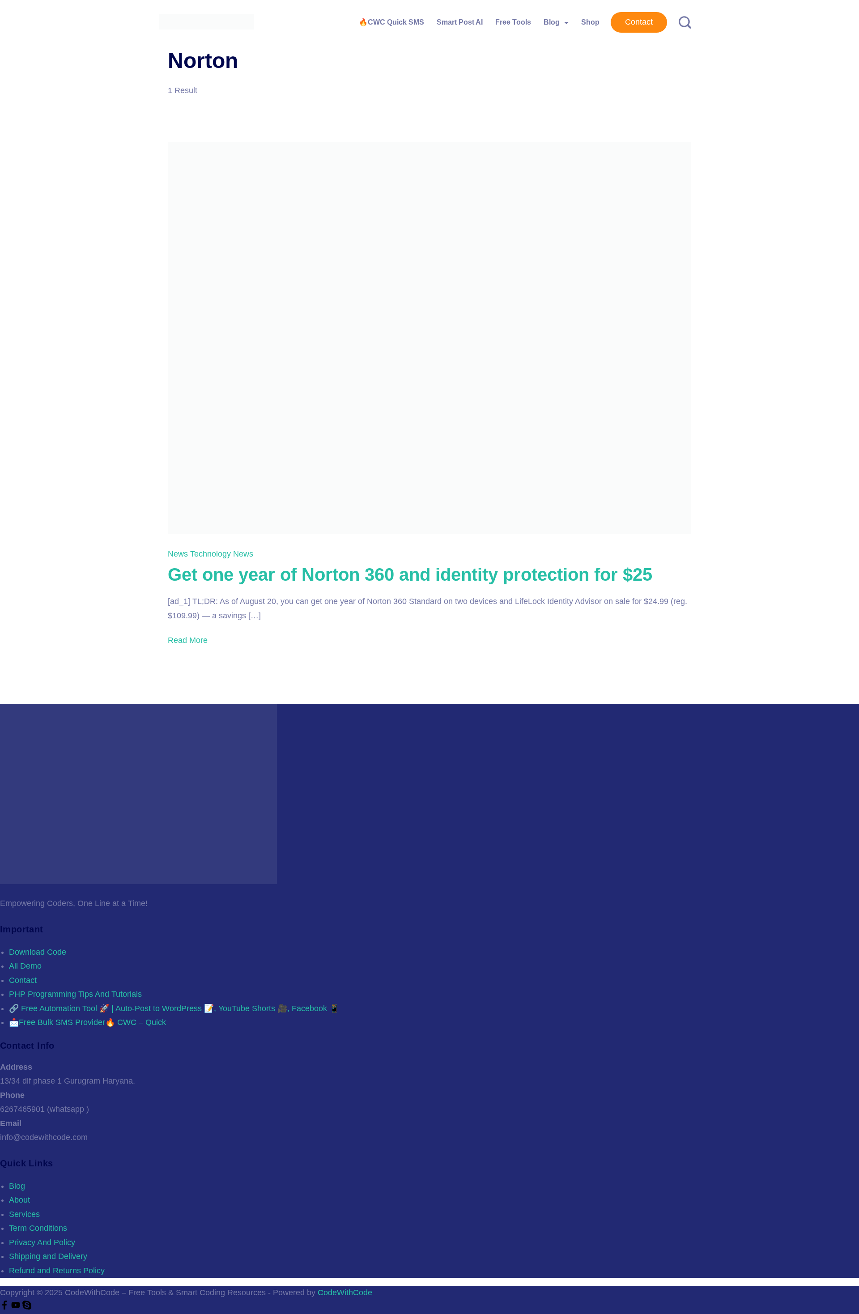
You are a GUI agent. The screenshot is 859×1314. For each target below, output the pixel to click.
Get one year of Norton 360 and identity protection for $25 (410, 574)
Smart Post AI (460, 22)
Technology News (221, 553)
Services (24, 1214)
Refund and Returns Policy (57, 1270)
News (179, 553)
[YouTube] (16, 1306)
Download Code (37, 952)
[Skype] (26, 1306)
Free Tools (513, 22)
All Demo (25, 965)
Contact (639, 21)
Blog (552, 22)
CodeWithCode (345, 1292)
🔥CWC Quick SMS (391, 22)
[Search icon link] (681, 22)
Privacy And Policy (42, 1242)
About (19, 1199)
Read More (188, 640)
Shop (590, 22)
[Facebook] (5, 1306)
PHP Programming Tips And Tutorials (75, 994)
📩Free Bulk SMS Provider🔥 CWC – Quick (87, 1022)
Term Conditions (38, 1228)
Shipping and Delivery (48, 1256)
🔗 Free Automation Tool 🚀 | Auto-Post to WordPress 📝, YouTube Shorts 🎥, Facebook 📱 (174, 1008)
